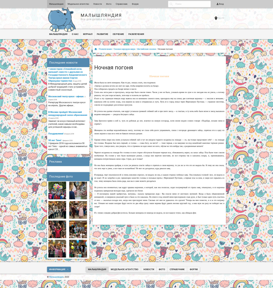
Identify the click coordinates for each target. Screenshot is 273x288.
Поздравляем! (55, 133)
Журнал (87, 34)
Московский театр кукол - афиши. (66, 96)
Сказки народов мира (124, 49)
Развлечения (136, 34)
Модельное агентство (78, 4)
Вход (221, 4)
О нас (75, 34)
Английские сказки (146, 49)
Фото (108, 4)
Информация (57, 269)
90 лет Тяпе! (54, 140)
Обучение (118, 34)
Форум (135, 4)
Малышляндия (56, 4)
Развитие (102, 34)
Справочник (122, 4)
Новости (97, 4)
